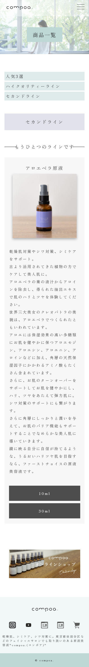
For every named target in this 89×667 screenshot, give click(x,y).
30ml (44, 511)
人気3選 (15, 76)
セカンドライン (23, 96)
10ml (44, 493)
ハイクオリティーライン (33, 86)
